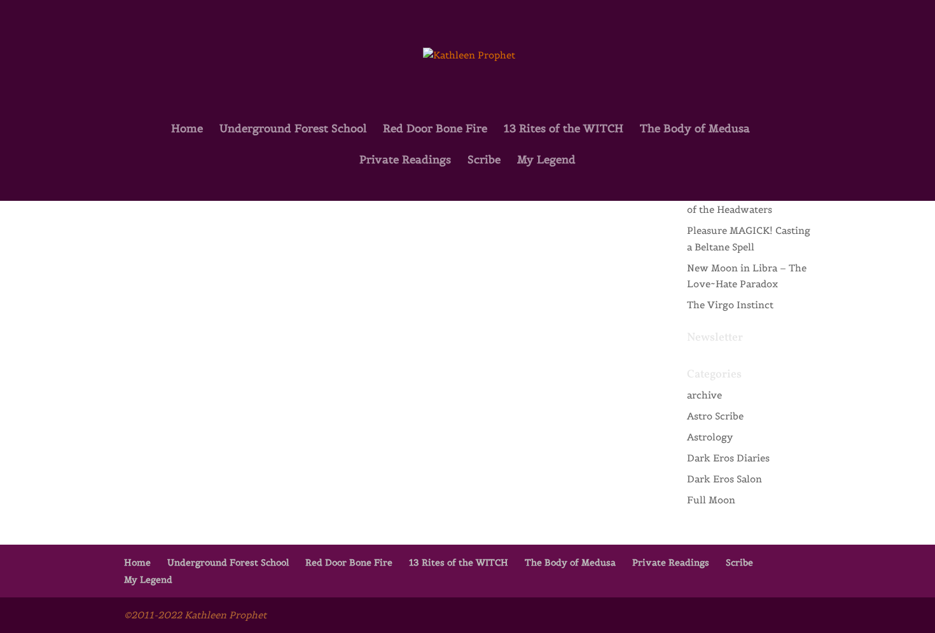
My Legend (546, 161)
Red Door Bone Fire (435, 129)
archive (704, 395)
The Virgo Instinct (730, 305)
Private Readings (405, 161)
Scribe (484, 161)
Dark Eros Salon (724, 479)
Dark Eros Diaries (728, 458)
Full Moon (711, 500)
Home (187, 129)
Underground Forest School (292, 129)
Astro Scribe (715, 416)
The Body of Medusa (695, 129)
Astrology (710, 437)
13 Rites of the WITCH (563, 129)
